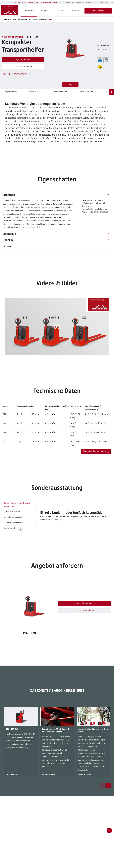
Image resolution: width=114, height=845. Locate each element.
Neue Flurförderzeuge (20, 19)
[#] (108, 195)
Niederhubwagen (39, 19)
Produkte (5, 19)
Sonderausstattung (86, 92)
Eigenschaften (11, 92)
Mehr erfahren (12, 775)
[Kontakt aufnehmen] (109, 830)
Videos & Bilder (34, 92)
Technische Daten (59, 92)
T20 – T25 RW (12, 729)
